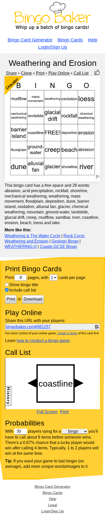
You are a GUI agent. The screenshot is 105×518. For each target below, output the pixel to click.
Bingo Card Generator (30, 40)
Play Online (59, 73)
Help (92, 40)
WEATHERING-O (21, 246)
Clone (26, 73)
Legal (52, 505)
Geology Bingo (64, 241)
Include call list (22, 290)
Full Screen (47, 412)
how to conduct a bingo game (43, 340)
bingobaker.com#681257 (28, 327)
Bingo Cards (70, 40)
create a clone (67, 333)
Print (40, 73)
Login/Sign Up (52, 47)
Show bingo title (23, 285)
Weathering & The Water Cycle (32, 236)
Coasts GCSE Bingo (58, 246)
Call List (81, 73)
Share (11, 73)
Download (33, 299)
